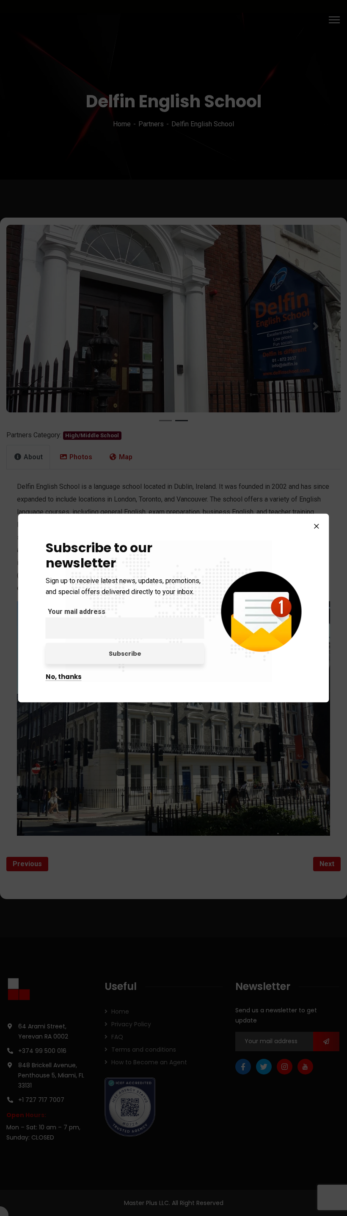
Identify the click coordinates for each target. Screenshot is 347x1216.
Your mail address (76, 612)
